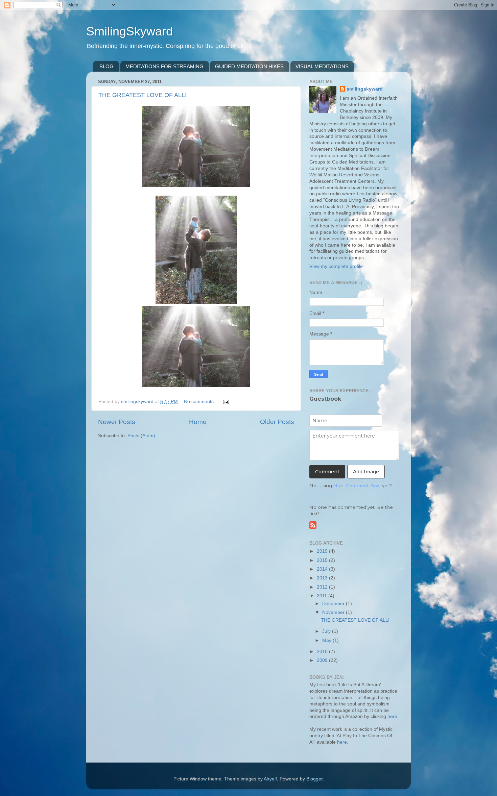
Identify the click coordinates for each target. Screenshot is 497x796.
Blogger (314, 778)
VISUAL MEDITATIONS (322, 66)
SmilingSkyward (129, 31)
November (334, 612)
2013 (323, 577)
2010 (323, 651)
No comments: (200, 401)
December (334, 603)
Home (198, 421)
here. (393, 716)
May (327, 640)
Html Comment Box (356, 485)
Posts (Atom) (141, 435)
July (327, 631)
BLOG (106, 66)
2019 (323, 551)
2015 (323, 560)
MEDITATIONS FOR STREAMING (164, 66)
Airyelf (270, 778)
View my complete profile (336, 266)
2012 (323, 587)
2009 (323, 660)
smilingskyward (365, 89)
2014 (323, 569)
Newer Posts (116, 421)
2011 (322, 595)
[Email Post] (226, 401)
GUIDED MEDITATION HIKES (249, 66)
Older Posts (277, 421)
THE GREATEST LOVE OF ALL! (142, 95)
